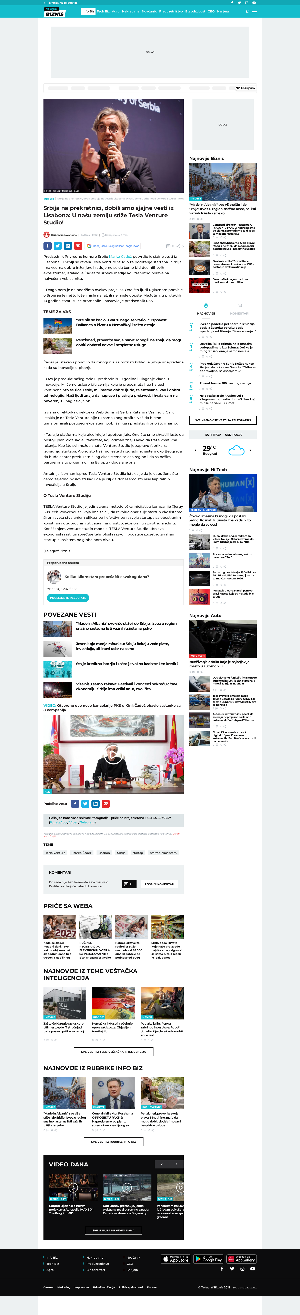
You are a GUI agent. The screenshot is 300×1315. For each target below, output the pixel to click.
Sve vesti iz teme (113, 1051)
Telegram (87, 822)
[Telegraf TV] (254, 2)
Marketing (63, 1287)
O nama (48, 1287)
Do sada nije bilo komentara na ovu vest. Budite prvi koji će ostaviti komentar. (79, 884)
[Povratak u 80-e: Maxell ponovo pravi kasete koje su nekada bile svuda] (199, 597)
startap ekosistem (163, 853)
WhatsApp (58, 822)
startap (138, 853)
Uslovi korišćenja (104, 1287)
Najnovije (206, 158)
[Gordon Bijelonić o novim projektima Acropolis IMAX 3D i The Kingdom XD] (73, 1188)
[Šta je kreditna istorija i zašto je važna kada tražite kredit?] (57, 669)
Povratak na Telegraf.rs (62, 2)
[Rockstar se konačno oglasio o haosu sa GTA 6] (199, 560)
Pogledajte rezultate (68, 597)
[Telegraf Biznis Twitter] (239, 2)
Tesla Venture (55, 853)
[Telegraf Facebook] (232, 2)
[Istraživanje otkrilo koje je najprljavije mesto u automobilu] (223, 639)
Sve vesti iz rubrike (113, 1141)
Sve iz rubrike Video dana (113, 1230)
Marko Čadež (120, 256)
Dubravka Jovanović (64, 234)
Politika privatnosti (131, 1287)
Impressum (81, 1287)
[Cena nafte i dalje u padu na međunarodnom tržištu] (199, 285)
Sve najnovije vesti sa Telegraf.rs (223, 420)
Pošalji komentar (159, 884)
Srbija (121, 853)
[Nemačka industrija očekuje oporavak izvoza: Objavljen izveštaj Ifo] (113, 1003)
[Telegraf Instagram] (246, 2)
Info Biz (48, 198)
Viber (73, 822)
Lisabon (104, 853)
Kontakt (152, 1287)
